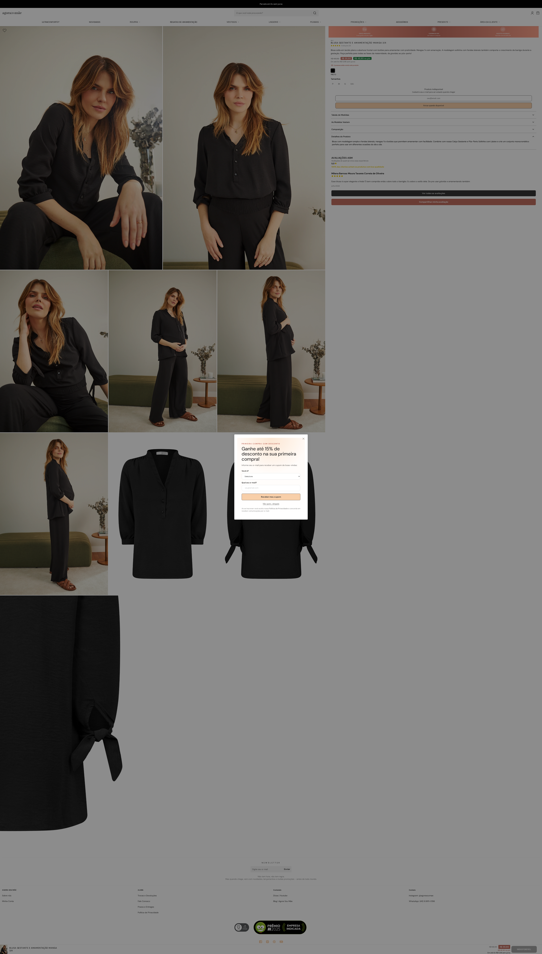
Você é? (245, 471)
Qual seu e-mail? (249, 483)
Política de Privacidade (278, 508)
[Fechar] (303, 438)
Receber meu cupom (271, 497)
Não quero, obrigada (271, 504)
